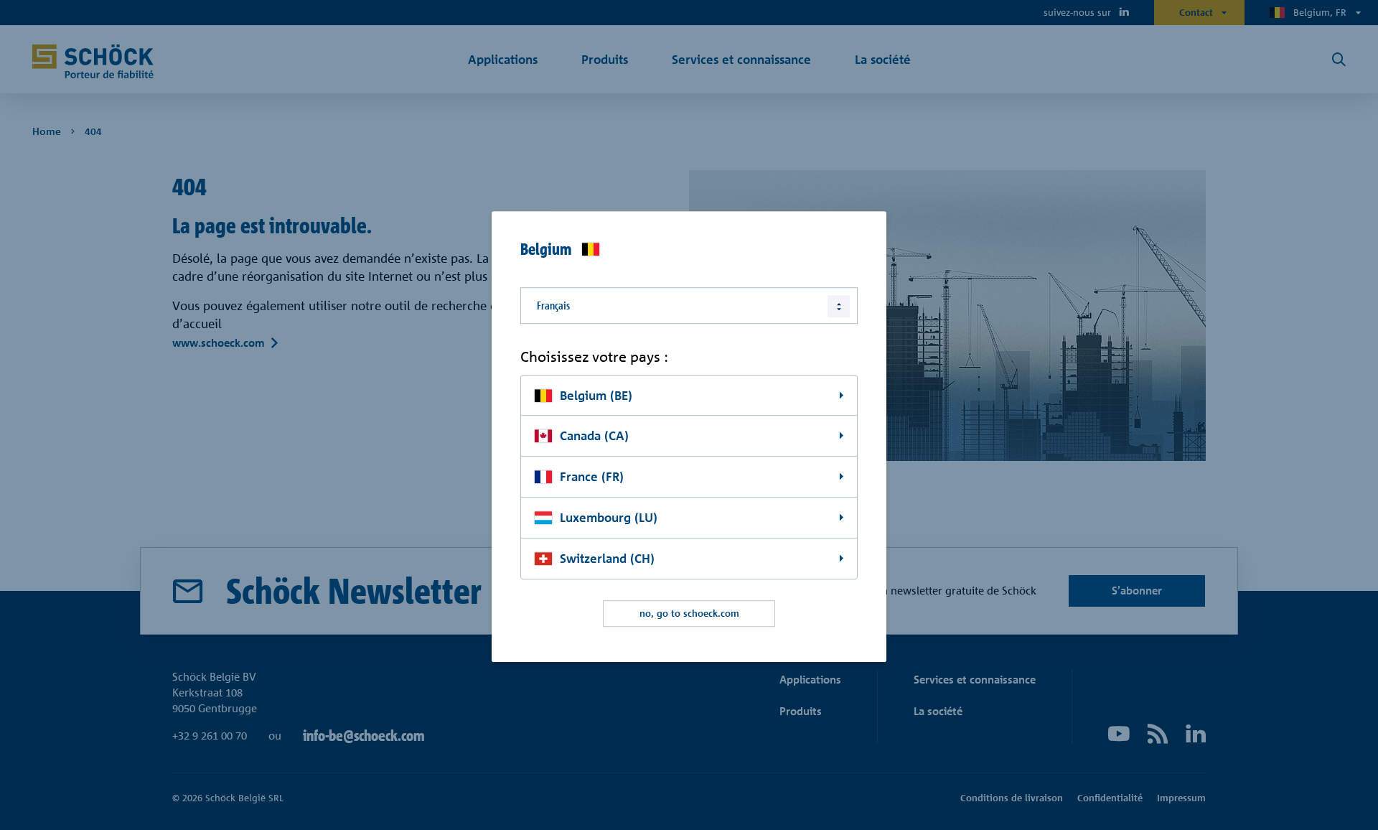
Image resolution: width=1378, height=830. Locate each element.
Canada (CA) (594, 436)
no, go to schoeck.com (689, 613)
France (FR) (592, 477)
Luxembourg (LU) (608, 517)
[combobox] (689, 305)
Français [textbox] (553, 305)
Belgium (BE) (596, 395)
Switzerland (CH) (607, 558)
